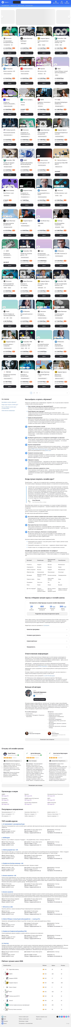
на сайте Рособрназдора (49, 675)
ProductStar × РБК (10, 867)
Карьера (6, 1021)
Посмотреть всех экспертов (47, 739)
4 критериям (46, 625)
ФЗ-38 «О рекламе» (42, 666)
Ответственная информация (8, 410)
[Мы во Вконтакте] (62, 1017)
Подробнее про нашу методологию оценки (47, 613)
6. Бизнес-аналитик (7, 892)
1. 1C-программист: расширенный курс (13, 824)
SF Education (8, 884)
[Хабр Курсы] (5, 2)
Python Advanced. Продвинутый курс (13, 761)
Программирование (5, 5)
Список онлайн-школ (23, 1016)
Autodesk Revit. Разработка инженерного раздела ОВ (59, 761)
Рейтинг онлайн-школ (24, 1019)
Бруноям (8, 911)
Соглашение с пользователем (26, 1023)
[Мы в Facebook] (59, 1017)
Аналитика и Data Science (30, 812)
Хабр (5, 1016)
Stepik (7, 923)
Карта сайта (39, 1019)
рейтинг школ (48, 450)
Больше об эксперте (40, 699)
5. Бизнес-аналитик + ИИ (9, 875)
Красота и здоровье (51, 816)
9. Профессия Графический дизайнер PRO (14, 931)
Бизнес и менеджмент (7, 814)
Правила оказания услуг (41, 1016)
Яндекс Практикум (10, 841)
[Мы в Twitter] (57, 1017)
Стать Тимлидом (32, 760)
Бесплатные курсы (29, 5)
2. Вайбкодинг (6, 837)
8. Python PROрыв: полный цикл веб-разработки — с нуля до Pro (21, 919)
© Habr (67, 1023)
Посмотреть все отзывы (35, 785)
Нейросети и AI (14, 5)
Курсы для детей (21, 5)
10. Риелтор (5, 943)
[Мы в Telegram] (66, 1017)
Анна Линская (36, 500)
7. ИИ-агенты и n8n (7, 907)
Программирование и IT (7, 812)
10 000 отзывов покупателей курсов (39, 449)
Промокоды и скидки (23, 1021)
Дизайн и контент (51, 812)
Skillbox (7, 935)
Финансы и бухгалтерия (52, 814)
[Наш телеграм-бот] (68, 1017)
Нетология (8, 829)
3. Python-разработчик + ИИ (10, 850)
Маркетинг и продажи (29, 814)
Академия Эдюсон (10, 855)
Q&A (5, 1019)
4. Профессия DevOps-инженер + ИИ (12, 863)
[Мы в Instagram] (64, 1017)
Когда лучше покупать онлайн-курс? (10, 404)
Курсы (5, 1023)
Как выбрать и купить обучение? (9, 402)
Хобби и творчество (29, 816)
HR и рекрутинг (5, 816)
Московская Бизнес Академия (12, 898)
